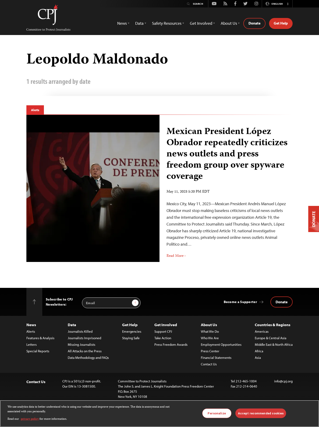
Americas (262, 331)
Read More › (176, 256)
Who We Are (210, 338)
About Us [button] (229, 23)
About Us (209, 324)
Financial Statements (216, 357)
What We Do (210, 331)
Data (72, 324)
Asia (258, 357)
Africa (259, 351)
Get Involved (165, 324)
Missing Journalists (81, 344)
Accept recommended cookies (261, 413)
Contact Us (209, 364)
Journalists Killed (80, 331)
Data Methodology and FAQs (88, 357)
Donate (254, 23)
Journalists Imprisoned (84, 338)
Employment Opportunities (221, 344)
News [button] (122, 23)
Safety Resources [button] (166, 23)
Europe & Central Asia (270, 338)
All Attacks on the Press (85, 351)
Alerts (35, 110)
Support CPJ (163, 331)
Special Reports (37, 351)
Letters (31, 344)
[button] (287, 3)
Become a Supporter (240, 302)
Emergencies (131, 331)
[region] (159, 413)
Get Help (281, 23)
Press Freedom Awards (171, 344)
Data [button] (139, 23)
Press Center (210, 351)
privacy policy (30, 419)
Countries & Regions (272, 324)
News (31, 324)
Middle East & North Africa (274, 344)
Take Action (162, 338)
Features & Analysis (40, 338)
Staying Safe (131, 338)
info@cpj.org (283, 381)
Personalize (217, 413)
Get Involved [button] (201, 23)
